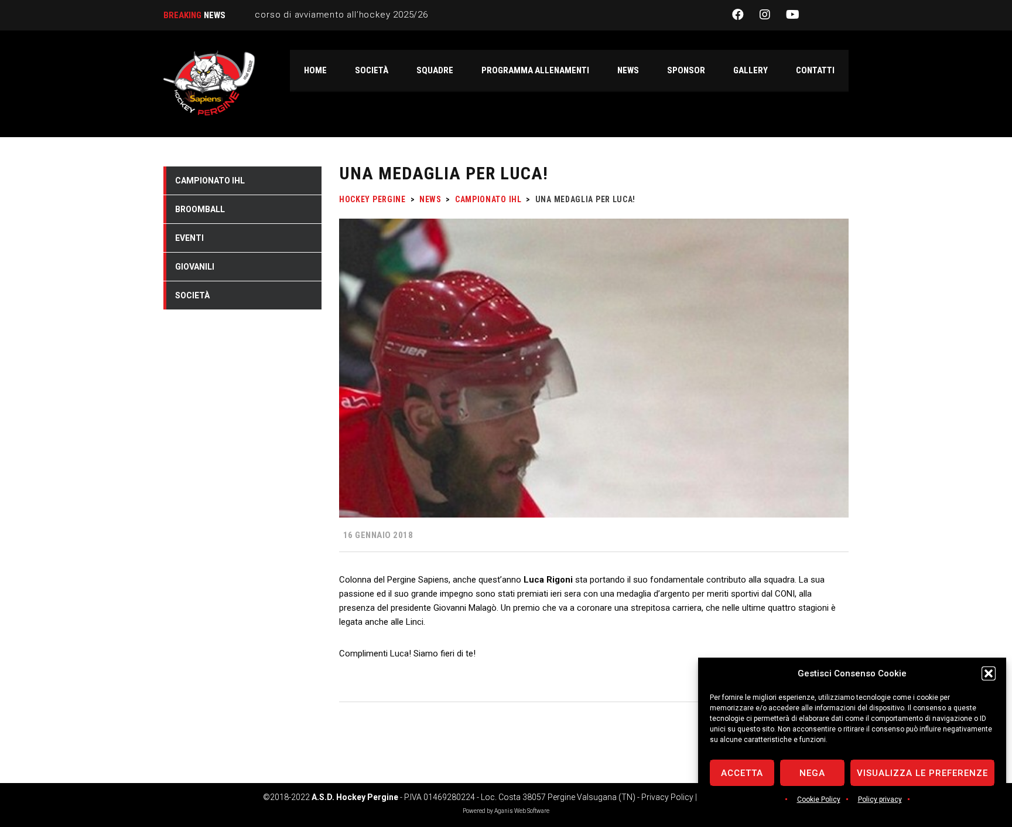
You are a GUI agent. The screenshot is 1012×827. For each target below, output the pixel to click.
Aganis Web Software (521, 811)
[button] (988, 673)
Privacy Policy (667, 797)
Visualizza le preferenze (922, 773)
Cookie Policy (818, 799)
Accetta (742, 773)
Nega (812, 773)
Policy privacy (880, 799)
